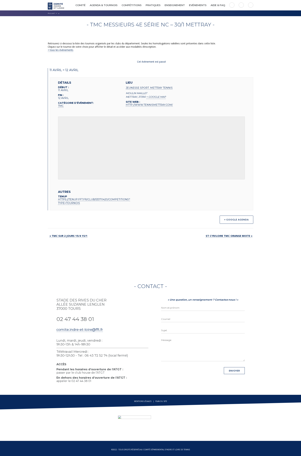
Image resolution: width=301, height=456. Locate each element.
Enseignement (175, 5)
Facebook (241, 5)
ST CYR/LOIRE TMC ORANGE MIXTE (229, 235)
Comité (80, 5)
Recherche (250, 5)
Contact (231, 5)
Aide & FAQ (218, 5)
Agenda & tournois (103, 5)
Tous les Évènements (61, 50)
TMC (61, 105)
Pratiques (153, 5)
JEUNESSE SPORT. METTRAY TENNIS (149, 87)
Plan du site (161, 401)
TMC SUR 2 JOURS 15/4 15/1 (68, 235)
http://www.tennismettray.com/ (149, 104)
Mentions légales (142, 401)
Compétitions (131, 5)
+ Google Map (156, 96)
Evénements (197, 5)
